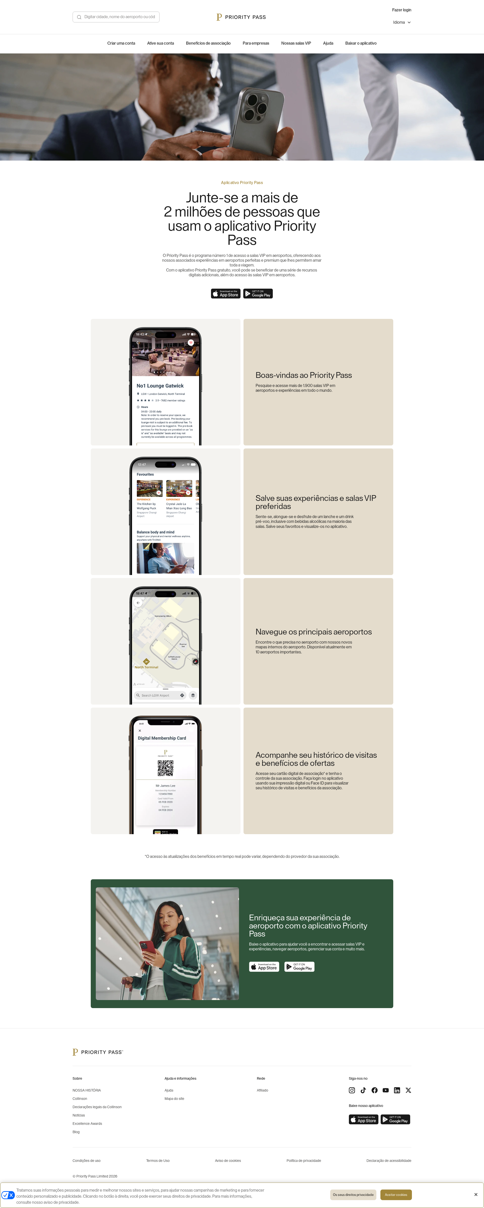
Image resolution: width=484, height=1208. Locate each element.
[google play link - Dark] (258, 294)
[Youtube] (386, 1090)
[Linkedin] (397, 1090)
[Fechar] (475, 1194)
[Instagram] (352, 1090)
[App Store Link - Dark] (226, 294)
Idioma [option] (399, 22)
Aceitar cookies (396, 1194)
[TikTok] (363, 1090)
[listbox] (402, 23)
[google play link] (299, 967)
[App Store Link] (264, 967)
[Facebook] (375, 1090)
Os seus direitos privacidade (353, 1194)
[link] (364, 1119)
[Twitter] (408, 1090)
